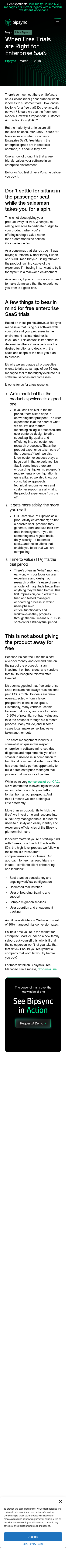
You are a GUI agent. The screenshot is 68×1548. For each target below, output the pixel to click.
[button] (60, 1501)
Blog (7, 32)
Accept (33, 1536)
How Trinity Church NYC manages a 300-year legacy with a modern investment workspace (33, 7)
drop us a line (47, 969)
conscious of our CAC (43, 782)
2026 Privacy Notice (33, 1544)
